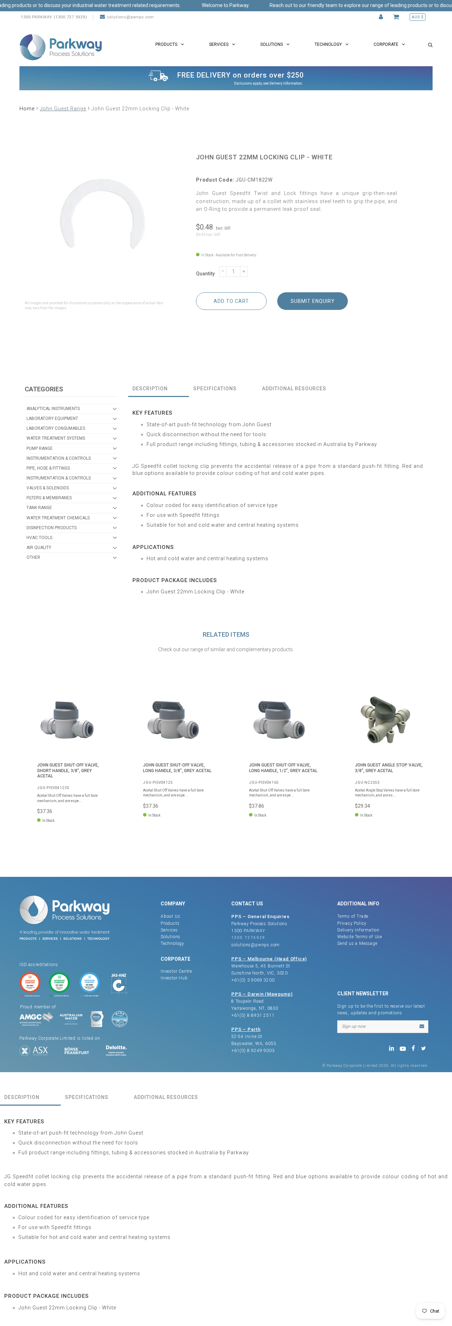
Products (170, 923)
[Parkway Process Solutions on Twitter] (425, 1048)
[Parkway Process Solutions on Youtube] (404, 1048)
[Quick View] (101, 694)
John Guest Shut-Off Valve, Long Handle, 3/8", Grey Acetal (177, 768)
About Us (170, 916)
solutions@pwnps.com (130, 17)
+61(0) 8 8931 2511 (252, 1015)
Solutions (170, 936)
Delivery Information (285, 83)
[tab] (158, 389)
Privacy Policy (352, 923)
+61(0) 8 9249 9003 (252, 1050)
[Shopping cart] (397, 17)
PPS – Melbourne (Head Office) (269, 958)
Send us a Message (357, 943)
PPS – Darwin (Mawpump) (262, 994)
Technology (172, 943)
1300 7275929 (248, 938)
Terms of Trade (352, 916)
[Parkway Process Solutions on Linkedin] (393, 1048)
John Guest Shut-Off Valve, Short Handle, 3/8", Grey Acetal (68, 770)
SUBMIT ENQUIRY (313, 301)
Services (169, 930)
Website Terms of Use (359, 936)
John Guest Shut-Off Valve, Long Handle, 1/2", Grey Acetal (283, 768)
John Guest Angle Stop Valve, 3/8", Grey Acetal (389, 768)
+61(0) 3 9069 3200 (252, 980)
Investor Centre (176, 971)
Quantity (205, 273)
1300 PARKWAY (248, 930)
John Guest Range (63, 108)
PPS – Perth (246, 1029)
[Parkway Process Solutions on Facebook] (415, 1048)
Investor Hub (174, 978)
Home (27, 108)
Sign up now (353, 1026)
